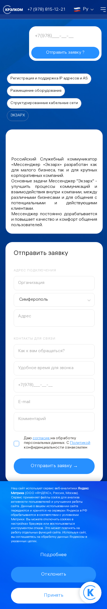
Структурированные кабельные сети (44, 103)
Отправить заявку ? (65, 52)
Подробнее (53, 555)
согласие (41, 438)
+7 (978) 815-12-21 (46, 9)
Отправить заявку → (54, 466)
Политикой (80, 443)
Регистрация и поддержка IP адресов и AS (49, 79)
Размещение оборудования (35, 91)
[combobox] (54, 300)
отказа (38, 528)
